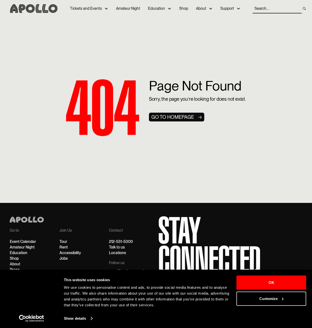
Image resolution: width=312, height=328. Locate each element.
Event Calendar (23, 241)
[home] (34, 8)
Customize (268, 298)
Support (227, 8)
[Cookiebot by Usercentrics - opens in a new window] (31, 318)
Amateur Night (128, 8)
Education (156, 8)
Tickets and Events (86, 8)
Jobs (63, 258)
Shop (183, 8)
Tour (63, 241)
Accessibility (70, 252)
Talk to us (117, 247)
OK (271, 282)
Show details (75, 318)
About (201, 8)
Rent (63, 247)
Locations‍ (117, 252)
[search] (304, 8)
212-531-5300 (121, 241)
